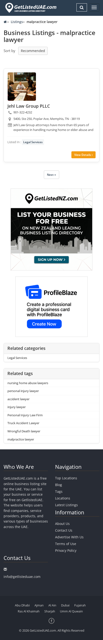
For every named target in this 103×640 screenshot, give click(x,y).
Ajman (39, 605)
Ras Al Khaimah (29, 611)
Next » (51, 175)
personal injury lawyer (23, 391)
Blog (58, 484)
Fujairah (80, 605)
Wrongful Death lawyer (23, 431)
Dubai (65, 605)
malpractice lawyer (20, 439)
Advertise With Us (69, 537)
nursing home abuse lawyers (27, 383)
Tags (59, 491)
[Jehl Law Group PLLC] (22, 86)
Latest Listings (66, 505)
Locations (62, 498)
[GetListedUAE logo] (30, 7)
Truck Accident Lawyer (23, 423)
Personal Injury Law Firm (25, 415)
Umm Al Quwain (71, 611)
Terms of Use (65, 543)
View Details (83, 155)
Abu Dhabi (22, 605)
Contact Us (63, 530)
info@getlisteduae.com (22, 576)
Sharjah (49, 611)
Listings (17, 21)
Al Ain (52, 605)
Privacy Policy (65, 550)
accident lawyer (18, 399)
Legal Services (33, 142)
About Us (62, 523)
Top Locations (66, 478)
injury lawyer (16, 407)
